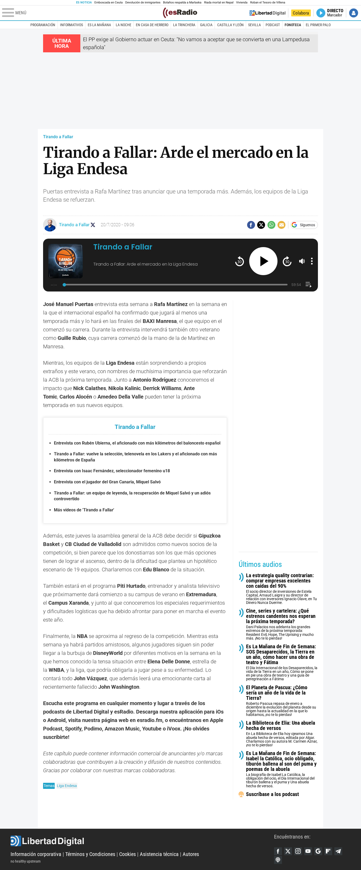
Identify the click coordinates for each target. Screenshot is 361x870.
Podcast (273, 25)
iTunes (278, 860)
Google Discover (318, 851)
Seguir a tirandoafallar (92, 224)
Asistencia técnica (159, 854)
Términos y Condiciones (90, 854)
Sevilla (254, 25)
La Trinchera (184, 25)
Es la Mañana (99, 25)
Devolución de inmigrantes (142, 2)
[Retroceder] (240, 261)
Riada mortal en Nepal (218, 2)
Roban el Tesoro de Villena (267, 2)
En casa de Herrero (152, 25)
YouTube (308, 851)
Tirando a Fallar (58, 136)
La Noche (123, 25)
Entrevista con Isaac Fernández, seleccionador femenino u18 (112, 470)
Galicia (206, 25)
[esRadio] (180, 12)
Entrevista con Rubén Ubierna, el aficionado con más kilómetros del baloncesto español (137, 443)
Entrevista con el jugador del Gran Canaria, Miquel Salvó (107, 481)
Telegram (338, 851)
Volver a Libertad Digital (267, 12)
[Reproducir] (263, 261)
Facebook (278, 851)
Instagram (298, 851)
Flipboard (328, 851)
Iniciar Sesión (353, 12)
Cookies (127, 854)
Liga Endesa (67, 786)
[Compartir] (251, 225)
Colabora (301, 13)
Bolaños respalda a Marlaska (182, 2)
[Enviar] (271, 225)
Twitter (288, 851)
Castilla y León (230, 25)
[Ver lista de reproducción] (308, 285)
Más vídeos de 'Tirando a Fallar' (84, 509)
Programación (42, 25)
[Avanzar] (287, 261)
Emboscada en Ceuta (108, 2)
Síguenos (307, 225)
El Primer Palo (318, 25)
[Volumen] (302, 261)
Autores (191, 854)
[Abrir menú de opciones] (312, 261)
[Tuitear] (261, 225)
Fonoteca (293, 25)
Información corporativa (36, 854)
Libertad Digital (142, 841)
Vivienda (241, 2)
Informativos (71, 25)
